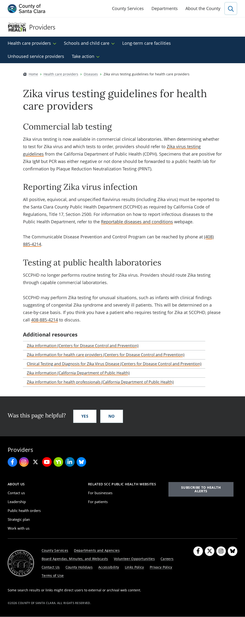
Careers (167, 558)
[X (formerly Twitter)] (209, 551)
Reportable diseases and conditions (137, 221)
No (111, 416)
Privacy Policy (161, 567)
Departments (164, 8)
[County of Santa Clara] (26, 8)
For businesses (100, 492)
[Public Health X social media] (35, 462)
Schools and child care (86, 43)
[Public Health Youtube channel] (47, 462)
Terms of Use (53, 575)
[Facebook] (198, 551)
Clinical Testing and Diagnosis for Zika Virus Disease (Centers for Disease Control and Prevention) (114, 363)
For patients (98, 501)
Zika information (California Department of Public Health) (78, 373)
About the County (202, 8)
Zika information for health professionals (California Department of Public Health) (100, 382)
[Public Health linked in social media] (70, 462)
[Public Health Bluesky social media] (81, 462)
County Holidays (79, 567)
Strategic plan (19, 519)
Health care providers (29, 43)
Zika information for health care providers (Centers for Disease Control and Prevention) (105, 354)
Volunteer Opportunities (134, 558)
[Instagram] (221, 551)
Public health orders (24, 510)
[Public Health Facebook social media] (12, 462)
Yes (84, 416)
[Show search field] (230, 8)
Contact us (16, 492)
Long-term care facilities (146, 43)
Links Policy (134, 567)
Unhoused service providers (36, 56)
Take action (83, 56)
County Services (128, 8)
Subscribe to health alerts (201, 489)
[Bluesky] (232, 551)
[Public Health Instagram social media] (24, 462)
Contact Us (51, 567)
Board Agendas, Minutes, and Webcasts (75, 558)
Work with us (18, 528)
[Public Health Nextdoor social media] (58, 462)
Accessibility (108, 567)
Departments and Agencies (97, 550)
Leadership (17, 501)
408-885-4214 (44, 320)
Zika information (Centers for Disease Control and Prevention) (83, 345)
